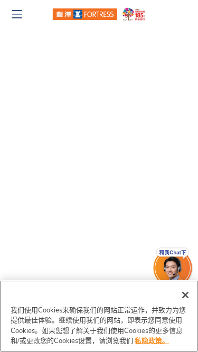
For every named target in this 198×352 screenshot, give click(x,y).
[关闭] (185, 295)
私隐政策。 (152, 341)
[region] (99, 316)
